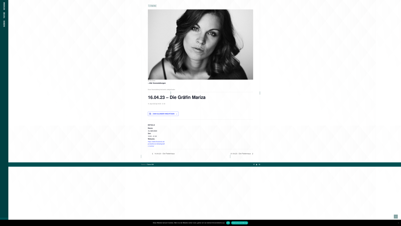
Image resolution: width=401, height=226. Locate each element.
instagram (4, 6)
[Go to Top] (396, 216)
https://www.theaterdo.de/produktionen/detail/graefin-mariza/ (156, 144)
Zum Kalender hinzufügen (163, 114)
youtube (4, 15)
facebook (4, 24)
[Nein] (398, 223)
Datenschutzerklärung (239, 223)
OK (228, 223)
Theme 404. (150, 164)
